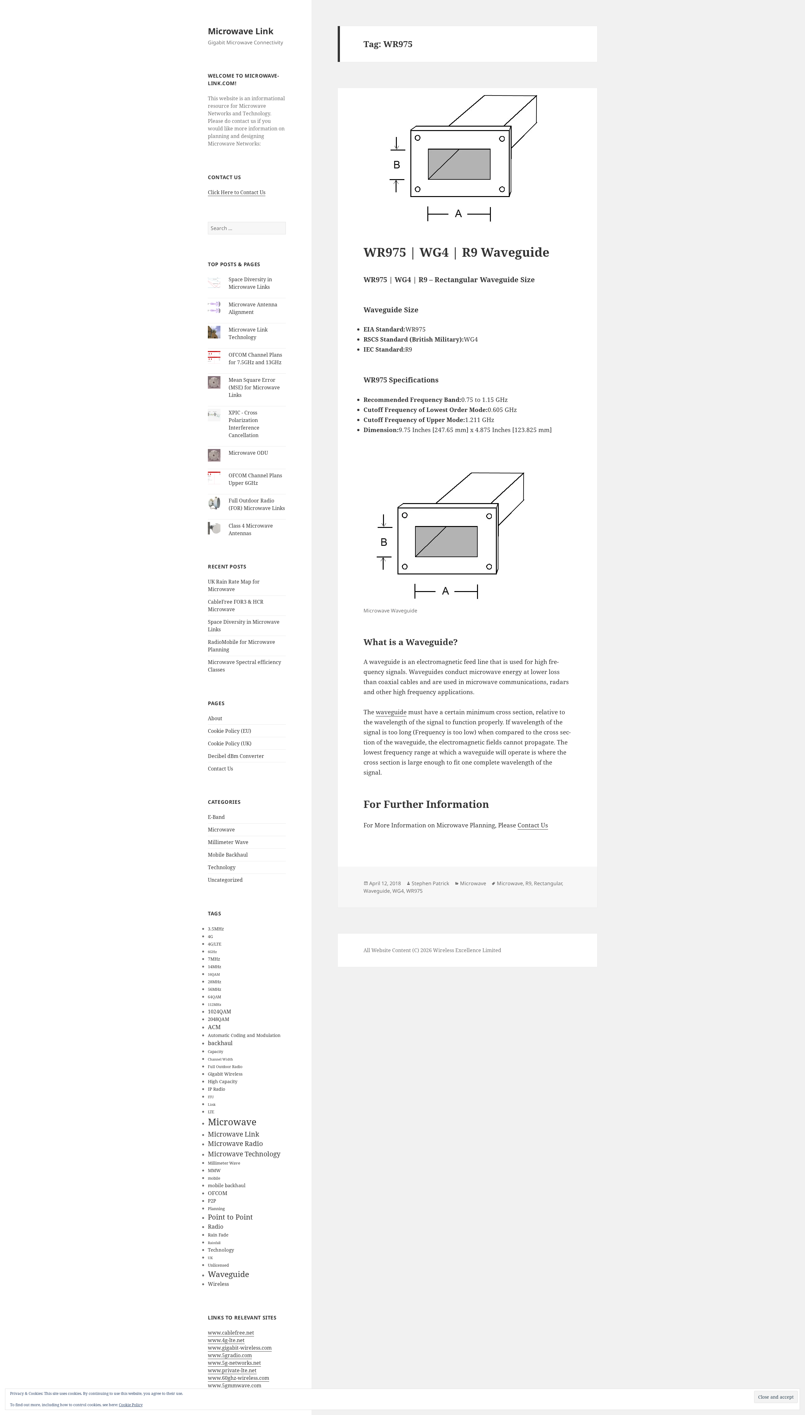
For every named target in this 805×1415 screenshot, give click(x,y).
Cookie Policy (131, 1404)
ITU (211, 1097)
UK (210, 1258)
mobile (214, 1178)
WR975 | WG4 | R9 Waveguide (456, 252)
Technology (222, 867)
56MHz (214, 989)
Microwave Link (241, 31)
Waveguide (228, 1274)
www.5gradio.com (230, 1355)
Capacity (215, 1051)
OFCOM (217, 1193)
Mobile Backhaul (228, 854)
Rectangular (548, 883)
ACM (214, 1027)
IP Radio (216, 1089)
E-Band (216, 817)
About (215, 718)
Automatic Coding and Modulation (244, 1035)
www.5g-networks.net (234, 1362)
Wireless (218, 1283)
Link (211, 1104)
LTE (211, 1112)
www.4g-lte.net (226, 1340)
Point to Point (230, 1216)
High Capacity (222, 1081)
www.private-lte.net (232, 1370)
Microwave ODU (248, 452)
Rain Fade (218, 1235)
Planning (216, 1208)
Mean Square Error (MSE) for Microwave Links (254, 387)
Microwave (221, 829)
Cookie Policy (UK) (230, 743)
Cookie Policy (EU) (229, 730)
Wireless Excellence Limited (466, 950)
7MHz (214, 959)
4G (210, 936)
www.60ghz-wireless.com (238, 1377)
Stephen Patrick (430, 883)
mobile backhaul (227, 1185)
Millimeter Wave (228, 842)
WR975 (414, 890)
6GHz (212, 952)
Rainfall (214, 1243)
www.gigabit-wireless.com (240, 1347)
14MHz (214, 966)
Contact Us (220, 768)
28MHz (214, 981)
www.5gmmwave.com (234, 1385)
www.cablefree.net (231, 1332)
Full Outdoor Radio (225, 1066)
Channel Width (220, 1059)
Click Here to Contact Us (236, 192)
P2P (212, 1201)
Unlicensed (218, 1265)
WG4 (398, 890)
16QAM (214, 974)
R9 (528, 883)
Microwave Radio (235, 1143)
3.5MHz (216, 929)
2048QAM (218, 1019)
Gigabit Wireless (225, 1074)
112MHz (214, 1004)
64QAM (214, 997)
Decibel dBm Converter (236, 756)
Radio (215, 1226)
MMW (214, 1170)
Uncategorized (225, 879)
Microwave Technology (244, 1153)
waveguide (391, 712)
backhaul (220, 1043)
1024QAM (219, 1011)
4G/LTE (214, 944)
